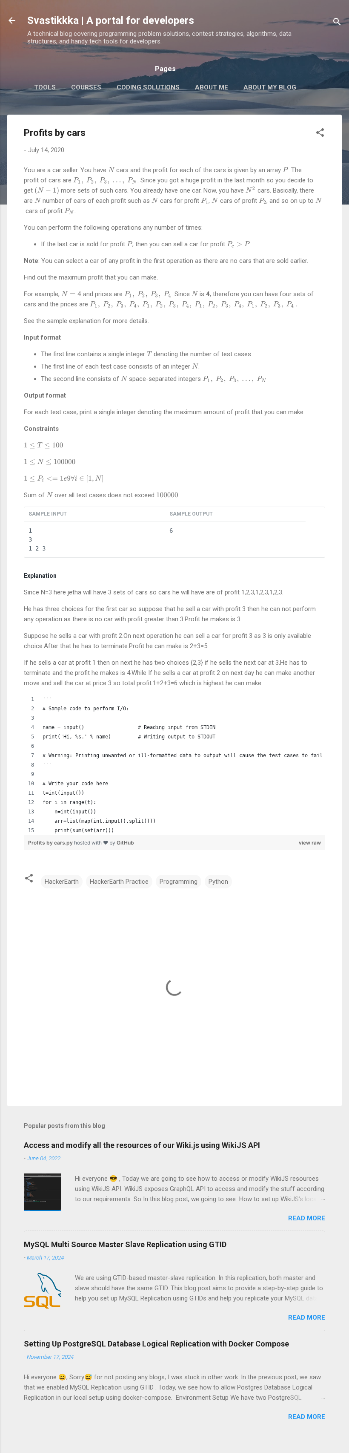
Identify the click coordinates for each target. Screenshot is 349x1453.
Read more (306, 1218)
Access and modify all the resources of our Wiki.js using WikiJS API (142, 1145)
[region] (174, 765)
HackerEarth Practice (119, 881)
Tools (45, 87)
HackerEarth (62, 881)
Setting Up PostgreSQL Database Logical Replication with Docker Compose (156, 1343)
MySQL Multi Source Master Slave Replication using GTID (125, 1244)
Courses (86, 87)
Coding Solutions (148, 87)
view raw (310, 842)
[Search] (337, 23)
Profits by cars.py (51, 842)
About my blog (269, 87)
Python (218, 881)
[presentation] (111, 170)
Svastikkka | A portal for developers (110, 20)
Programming (178, 881)
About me (211, 87)
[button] (320, 134)
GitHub (125, 842)
